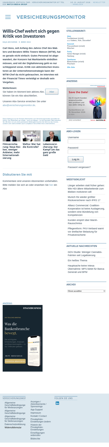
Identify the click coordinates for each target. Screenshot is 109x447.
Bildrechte (35, 439)
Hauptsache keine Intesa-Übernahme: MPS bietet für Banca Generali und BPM (86, 268)
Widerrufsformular (13, 427)
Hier (51, 91)
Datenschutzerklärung (15, 424)
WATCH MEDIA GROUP (17, 4)
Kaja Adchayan (10, 42)
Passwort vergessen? (79, 167)
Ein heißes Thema (77, 260)
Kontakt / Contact (39, 416)
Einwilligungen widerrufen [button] (38, 434)
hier (51, 184)
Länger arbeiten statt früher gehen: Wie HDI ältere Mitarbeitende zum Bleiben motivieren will (86, 188)
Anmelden (78, 4)
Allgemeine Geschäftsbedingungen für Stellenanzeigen (16, 418)
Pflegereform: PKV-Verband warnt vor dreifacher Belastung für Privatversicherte (86, 231)
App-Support (37, 409)
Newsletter (99, 2)
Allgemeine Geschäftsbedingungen (16, 412)
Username (73, 137)
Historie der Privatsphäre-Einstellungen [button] (37, 427)
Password (73, 147)
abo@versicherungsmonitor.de (19, 105)
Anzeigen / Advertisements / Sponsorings (38, 404)
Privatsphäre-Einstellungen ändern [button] (41, 420)
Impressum (36, 413)
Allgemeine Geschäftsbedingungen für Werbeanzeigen (16, 405)
